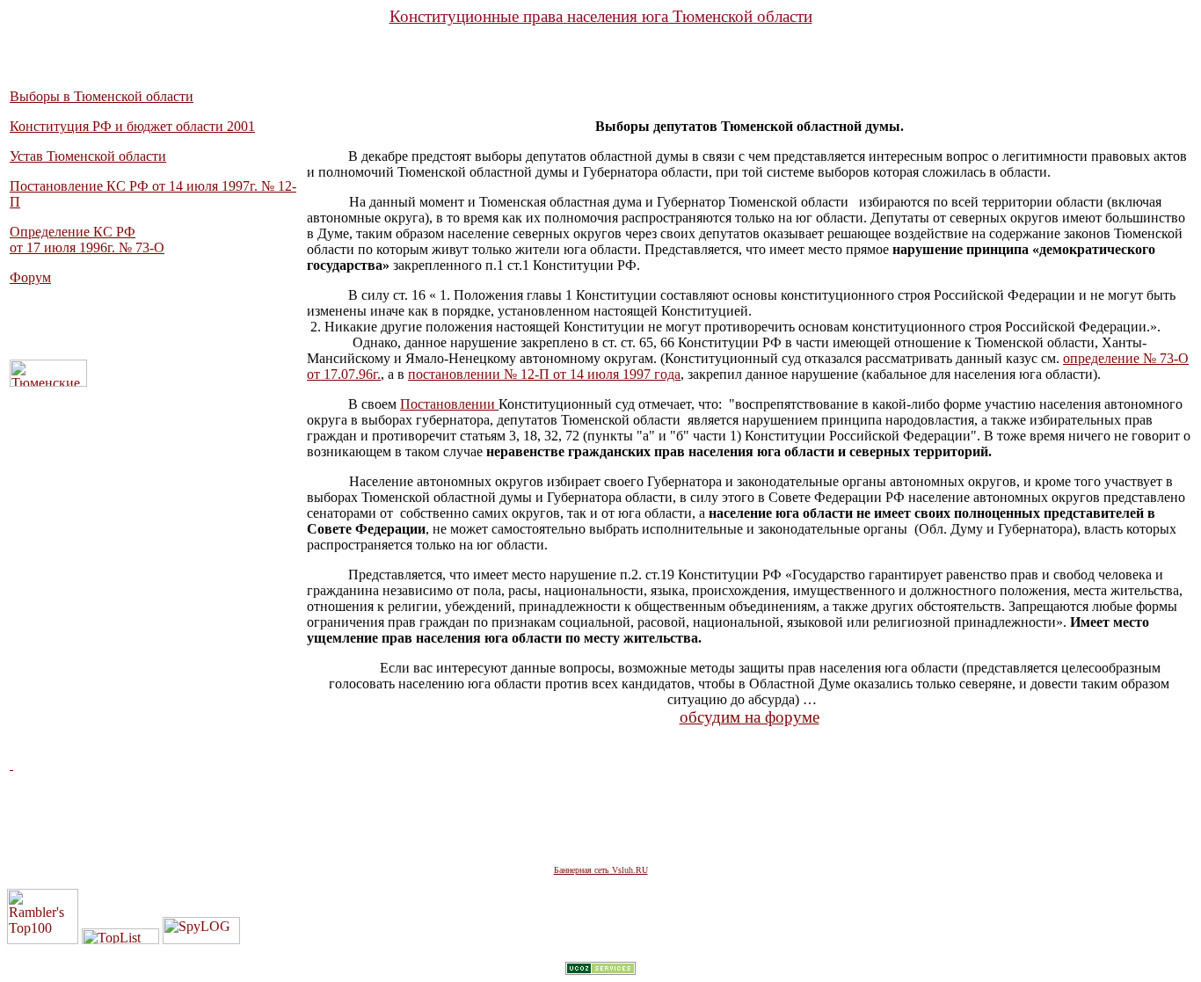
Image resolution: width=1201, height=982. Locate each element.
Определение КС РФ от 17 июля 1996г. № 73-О (87, 239)
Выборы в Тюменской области (101, 96)
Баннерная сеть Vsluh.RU (601, 870)
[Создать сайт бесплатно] (600, 970)
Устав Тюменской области (88, 156)
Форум (30, 277)
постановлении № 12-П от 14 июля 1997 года (544, 374)
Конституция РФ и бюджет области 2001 (132, 126)
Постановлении (449, 403)
